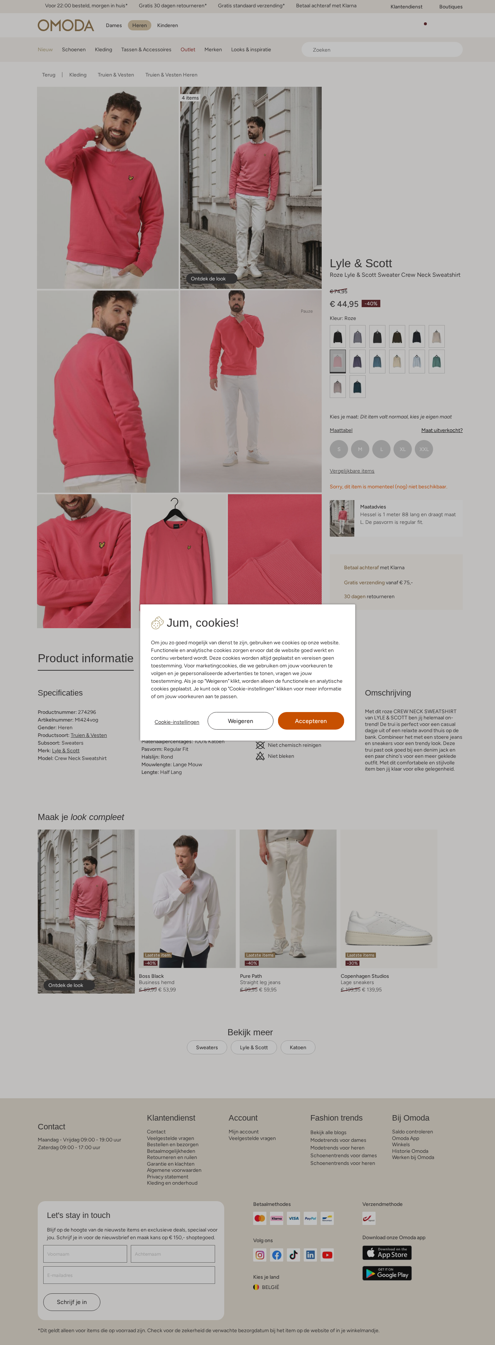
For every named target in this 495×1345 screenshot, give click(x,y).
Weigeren (240, 721)
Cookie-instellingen (177, 722)
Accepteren (311, 721)
